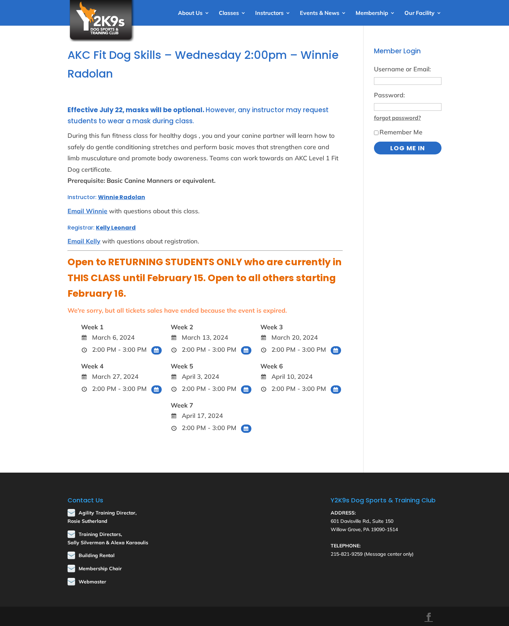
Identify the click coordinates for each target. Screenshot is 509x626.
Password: (389, 95)
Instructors (269, 13)
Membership (372, 13)
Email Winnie (87, 211)
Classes (229, 13)
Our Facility (419, 13)
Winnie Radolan (121, 197)
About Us (190, 13)
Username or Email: (402, 69)
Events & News (319, 13)
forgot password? (397, 117)
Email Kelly (84, 241)
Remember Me (400, 132)
